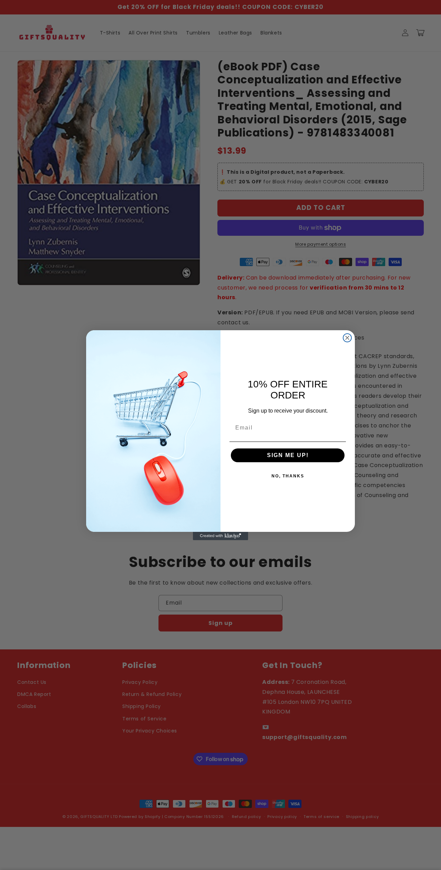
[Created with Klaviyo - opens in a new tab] (220, 536)
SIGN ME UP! (288, 455)
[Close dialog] (347, 338)
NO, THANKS (287, 476)
